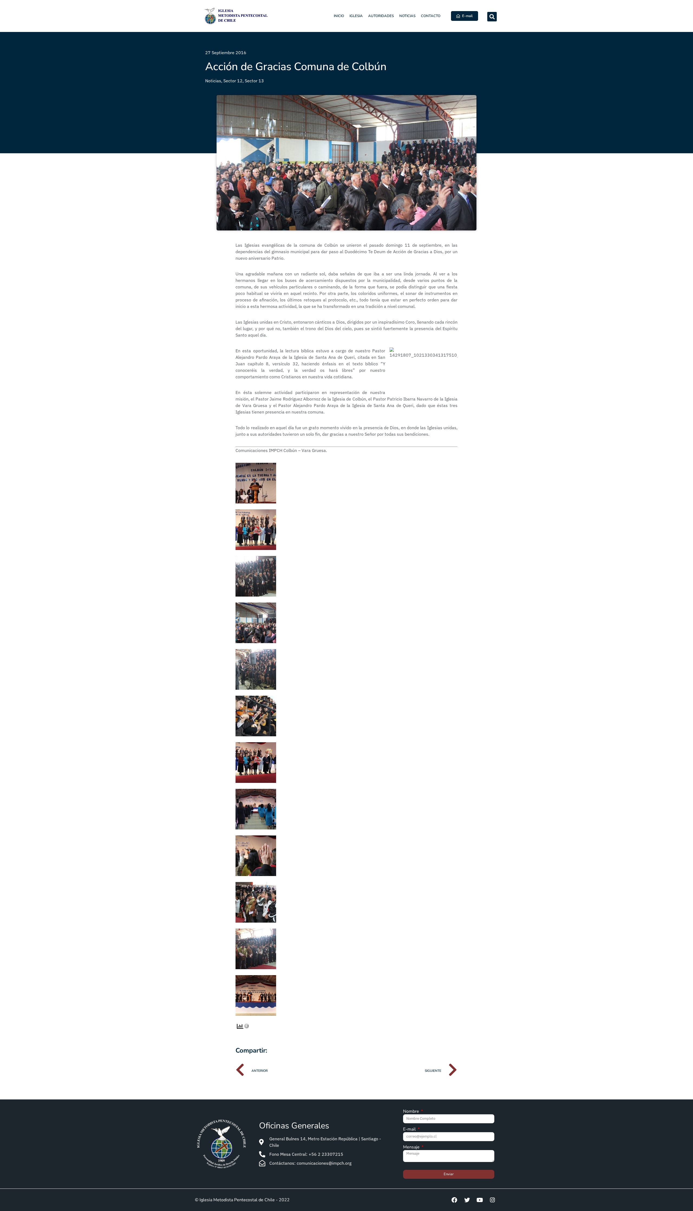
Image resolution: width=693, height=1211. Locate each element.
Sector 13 (254, 80)
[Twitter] (467, 1200)
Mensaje (412, 1147)
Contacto (430, 16)
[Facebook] (454, 1200)
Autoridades (381, 16)
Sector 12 (233, 80)
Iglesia (356, 16)
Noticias (407, 16)
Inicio (339, 16)
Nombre (411, 1111)
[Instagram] (492, 1200)
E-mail (410, 1129)
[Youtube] (479, 1200)
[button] (492, 16)
